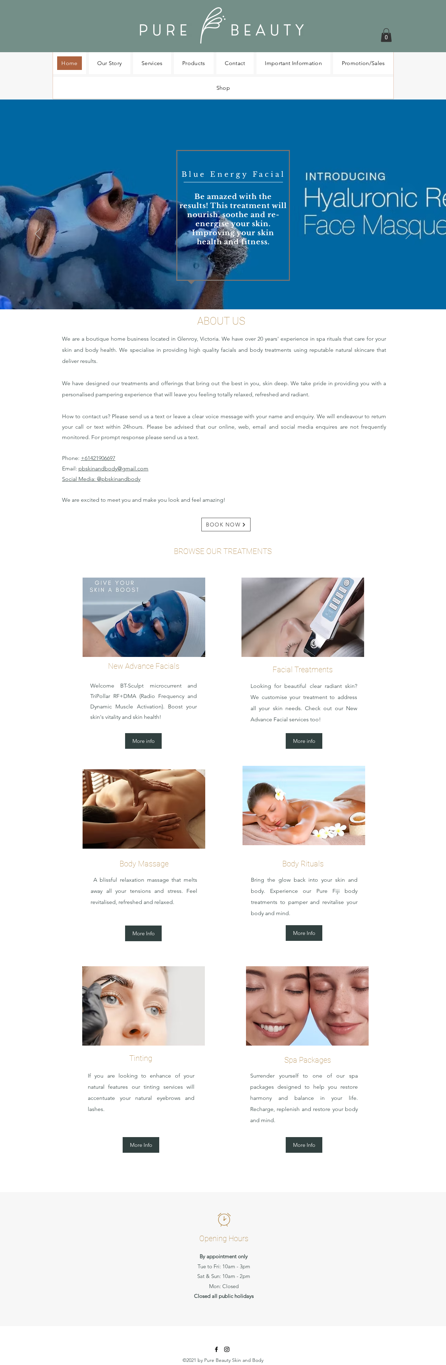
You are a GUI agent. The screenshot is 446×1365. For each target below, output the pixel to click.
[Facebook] (216, 1349)
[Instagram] (226, 1349)
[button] (386, 35)
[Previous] (37, 234)
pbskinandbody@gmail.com (113, 468)
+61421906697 (98, 458)
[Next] (408, 234)
